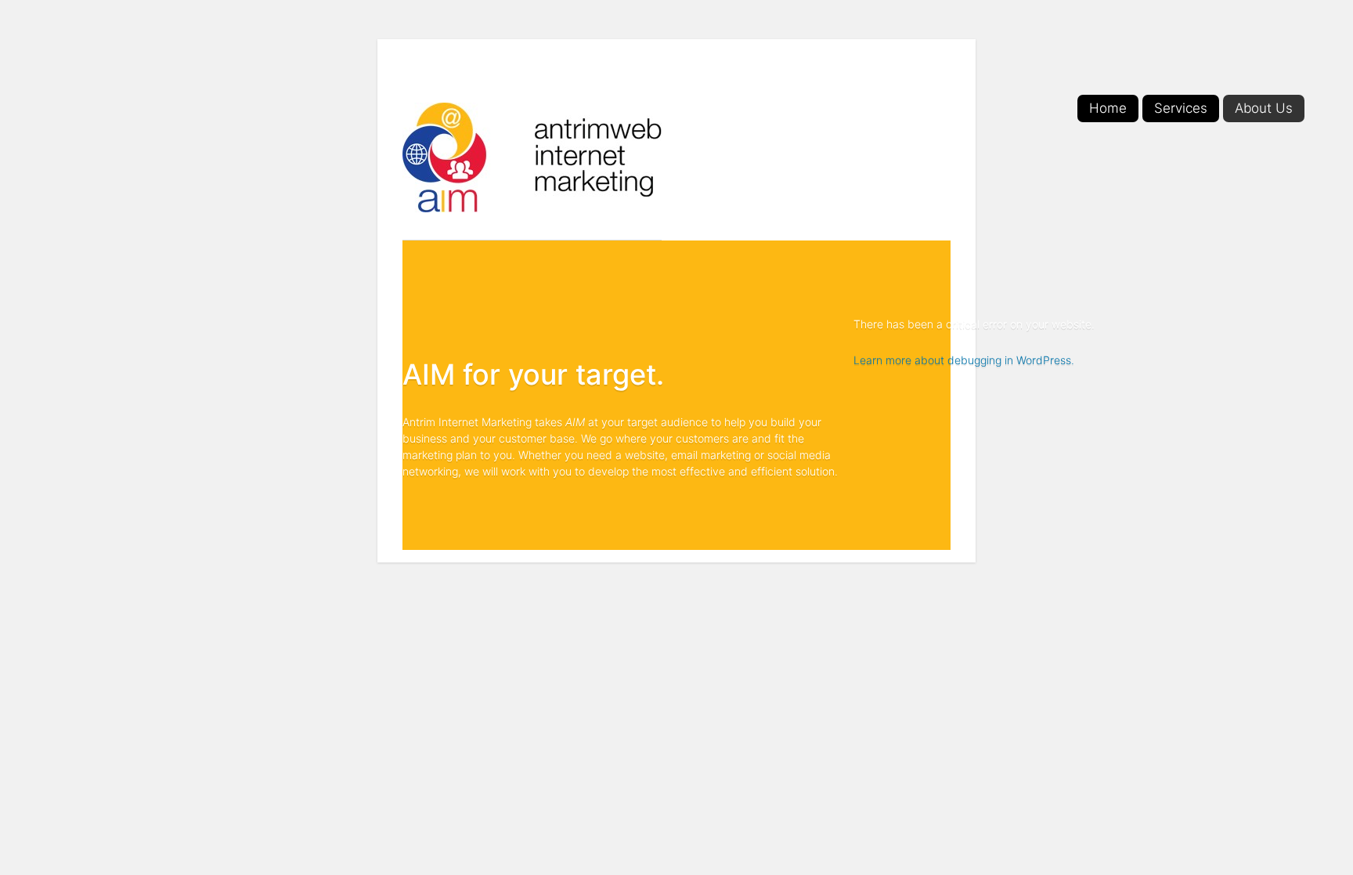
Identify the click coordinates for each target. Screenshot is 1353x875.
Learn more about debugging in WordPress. (963, 360)
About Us (1264, 108)
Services (1180, 108)
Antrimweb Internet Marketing (532, 157)
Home (1108, 108)
